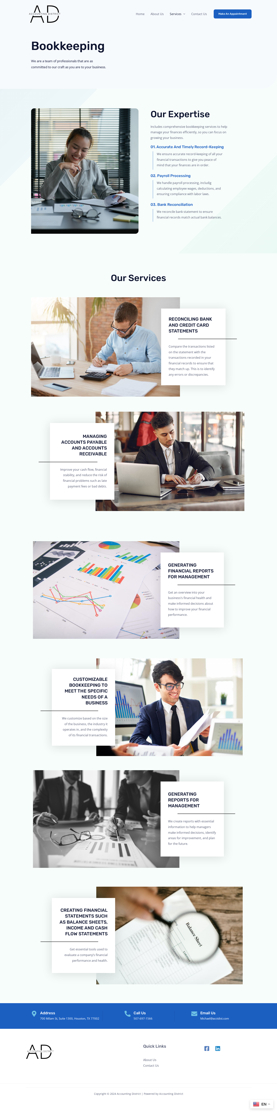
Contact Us (199, 14)
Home (140, 14)
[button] (233, 13)
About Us (157, 14)
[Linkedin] (217, 1048)
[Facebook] (206, 1048)
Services (175, 14)
